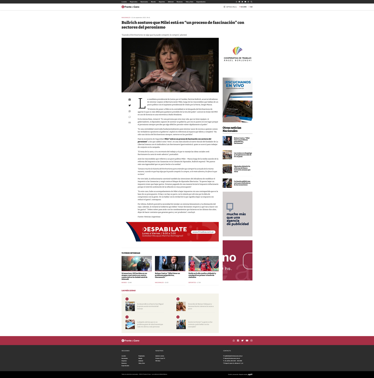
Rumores (180, 2)
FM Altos (157, 361)
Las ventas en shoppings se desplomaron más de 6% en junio (243, 154)
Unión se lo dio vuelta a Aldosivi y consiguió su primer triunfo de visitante (202, 275)
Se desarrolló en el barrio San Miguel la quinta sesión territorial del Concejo (150, 306)
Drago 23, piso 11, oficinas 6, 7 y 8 (233, 363)
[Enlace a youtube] (245, 1)
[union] (203, 263)
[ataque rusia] (137, 263)
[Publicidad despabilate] (170, 231)
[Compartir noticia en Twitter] (130, 105)
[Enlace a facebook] (239, 1)
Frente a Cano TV (160, 358)
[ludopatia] (130, 324)
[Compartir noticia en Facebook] (130, 100)
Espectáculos (201, 2)
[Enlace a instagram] (248, 1)
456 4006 (239, 361)
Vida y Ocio (189, 2)
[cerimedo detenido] (227, 183)
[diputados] (227, 169)
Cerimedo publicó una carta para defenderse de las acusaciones (242, 183)
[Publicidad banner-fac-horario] (237, 260)
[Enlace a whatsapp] (236, 1)
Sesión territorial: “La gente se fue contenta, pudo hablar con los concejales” (200, 324)
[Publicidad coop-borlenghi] (237, 54)
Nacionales (144, 2)
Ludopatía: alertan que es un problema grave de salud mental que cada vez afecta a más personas (150, 324)
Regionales (133, 2)
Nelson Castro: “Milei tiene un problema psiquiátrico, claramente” (242, 140)
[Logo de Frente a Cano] (130, 6)
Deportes (162, 2)
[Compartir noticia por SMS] (130, 117)
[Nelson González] (181, 324)
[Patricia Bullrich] (170, 65)
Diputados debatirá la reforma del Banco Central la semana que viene (242, 168)
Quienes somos (159, 356)
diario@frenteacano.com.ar (232, 358)
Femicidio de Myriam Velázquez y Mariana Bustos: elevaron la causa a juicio (201, 306)
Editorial (171, 2)
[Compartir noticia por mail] (130, 122)
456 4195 (233, 361)
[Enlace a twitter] (242, 1)
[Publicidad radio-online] (237, 100)
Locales (124, 2)
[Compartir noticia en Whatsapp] (130, 111)
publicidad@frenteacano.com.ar (234, 356)
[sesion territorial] (130, 306)
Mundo (153, 2)
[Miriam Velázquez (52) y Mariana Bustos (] (181, 306)
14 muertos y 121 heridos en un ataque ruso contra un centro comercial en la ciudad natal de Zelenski (134, 276)
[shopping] (227, 155)
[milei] (227, 140)
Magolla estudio (243, 374)
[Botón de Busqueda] (251, 2)
